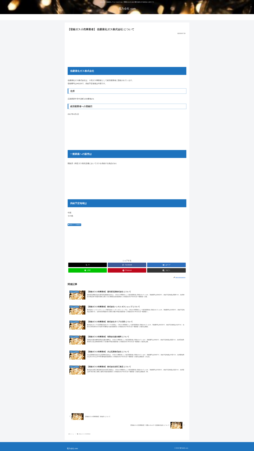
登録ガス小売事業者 (75, 224)
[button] (166, 270)
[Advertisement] (127, 50)
